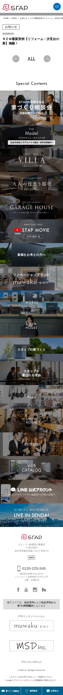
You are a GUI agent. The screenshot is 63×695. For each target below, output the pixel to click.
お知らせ (23, 18)
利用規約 (38, 680)
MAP (31, 557)
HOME (6, 18)
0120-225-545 (34, 568)
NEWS (14, 18)
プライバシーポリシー (31, 661)
